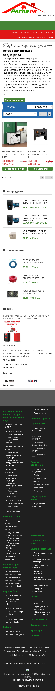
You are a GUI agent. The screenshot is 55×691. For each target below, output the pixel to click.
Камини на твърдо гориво (14, 447)
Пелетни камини (14, 431)
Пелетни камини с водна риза (15, 435)
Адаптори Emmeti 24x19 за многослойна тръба (34, 232)
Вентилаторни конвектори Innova (13, 578)
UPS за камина (39, 619)
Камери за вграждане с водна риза (15, 486)
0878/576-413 (46, 15)
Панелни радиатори (10, 558)
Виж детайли (40, 168)
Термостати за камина (39, 542)
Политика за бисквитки (14, 658)
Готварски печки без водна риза (14, 510)
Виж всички (8, 367)
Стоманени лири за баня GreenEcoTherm (15, 614)
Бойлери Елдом (13, 631)
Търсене (7, 655)
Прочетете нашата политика (27, 679)
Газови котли (40, 413)
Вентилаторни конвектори (11, 566)
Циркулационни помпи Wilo (42, 608)
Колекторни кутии (42, 484)
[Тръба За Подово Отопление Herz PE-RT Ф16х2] (13, 279)
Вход (36, 647)
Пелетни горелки (40, 418)
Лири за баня (10, 591)
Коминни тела (39, 625)
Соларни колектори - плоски (42, 554)
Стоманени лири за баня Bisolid (15, 620)
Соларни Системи (41, 548)
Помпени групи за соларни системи (41, 584)
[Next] (50, 380)
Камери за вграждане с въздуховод (11, 493)
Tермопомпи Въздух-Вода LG (39, 429)
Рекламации (9, 651)
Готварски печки (12, 47)
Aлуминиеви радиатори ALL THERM (13, 545)
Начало (6, 43)
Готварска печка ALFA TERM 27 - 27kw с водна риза (13, 154)
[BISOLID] (38, 381)
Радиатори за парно (38, 498)
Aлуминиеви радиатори (39, 504)
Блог (24, 655)
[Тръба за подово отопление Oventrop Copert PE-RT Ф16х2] (13, 263)
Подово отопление (37, 463)
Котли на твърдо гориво (13, 522)
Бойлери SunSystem (15, 634)
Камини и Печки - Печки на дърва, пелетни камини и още (27, 45)
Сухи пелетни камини (13, 441)
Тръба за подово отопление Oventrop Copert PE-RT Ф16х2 (33, 262)
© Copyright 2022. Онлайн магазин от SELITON (24, 663)
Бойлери (8, 627)
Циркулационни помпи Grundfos (42, 613)
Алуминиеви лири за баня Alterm (13, 601)
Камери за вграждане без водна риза (13, 478)
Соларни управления (37, 590)
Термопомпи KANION (38, 449)
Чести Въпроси (24, 651)
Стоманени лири (14, 608)
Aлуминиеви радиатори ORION (14, 539)
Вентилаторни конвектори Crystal (13, 573)
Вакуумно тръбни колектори (41, 560)
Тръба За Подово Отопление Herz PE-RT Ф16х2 (33, 277)
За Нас (17, 655)
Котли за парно (12, 516)
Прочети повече (14, 100)
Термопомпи (38, 423)
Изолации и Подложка (38, 470)
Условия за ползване (22, 647)
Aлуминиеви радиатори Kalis (13, 552)
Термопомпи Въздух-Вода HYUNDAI (38, 436)
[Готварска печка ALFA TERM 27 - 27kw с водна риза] (14, 134)
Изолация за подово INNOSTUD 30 (33, 292)
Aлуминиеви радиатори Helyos (14, 534)
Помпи (34, 596)
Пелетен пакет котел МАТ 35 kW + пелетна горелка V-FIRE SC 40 (35, 202)
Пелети (35, 635)
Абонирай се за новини (16, 364)
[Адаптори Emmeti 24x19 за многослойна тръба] (13, 235)
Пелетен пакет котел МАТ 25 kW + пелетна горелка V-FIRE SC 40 (35, 217)
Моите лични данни (29, 685)
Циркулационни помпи (40, 602)
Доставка (45, 647)
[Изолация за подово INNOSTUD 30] (13, 294)
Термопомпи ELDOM (38, 455)
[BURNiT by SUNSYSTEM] (16, 381)
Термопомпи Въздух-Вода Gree (40, 443)
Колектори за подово (39, 479)
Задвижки (38, 487)
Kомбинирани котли (12, 528)
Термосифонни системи (40, 566)
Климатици (37, 535)
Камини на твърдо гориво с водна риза (13, 455)
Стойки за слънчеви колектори (41, 578)
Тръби (37, 475)
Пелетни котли (41, 409)
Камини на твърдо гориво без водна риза (14, 463)
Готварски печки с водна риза (14, 504)
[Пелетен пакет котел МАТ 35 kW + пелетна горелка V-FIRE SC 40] (13, 205)
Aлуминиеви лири (14, 595)
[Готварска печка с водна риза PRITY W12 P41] (40, 134)
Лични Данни (39, 651)
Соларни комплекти (37, 572)
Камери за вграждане (10, 470)
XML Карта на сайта (37, 655)
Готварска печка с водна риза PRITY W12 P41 (39, 154)
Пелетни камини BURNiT (13, 425)
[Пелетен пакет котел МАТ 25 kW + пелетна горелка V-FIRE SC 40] (13, 220)
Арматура (38, 491)
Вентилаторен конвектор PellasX (13, 584)
